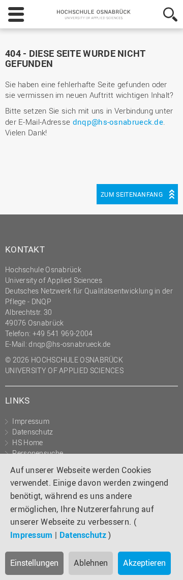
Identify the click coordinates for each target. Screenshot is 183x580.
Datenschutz (82, 534)
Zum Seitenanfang (132, 194)
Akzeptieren (144, 562)
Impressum (31, 534)
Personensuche (37, 453)
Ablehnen (91, 562)
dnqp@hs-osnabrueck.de (118, 122)
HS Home (27, 442)
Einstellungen (34, 562)
